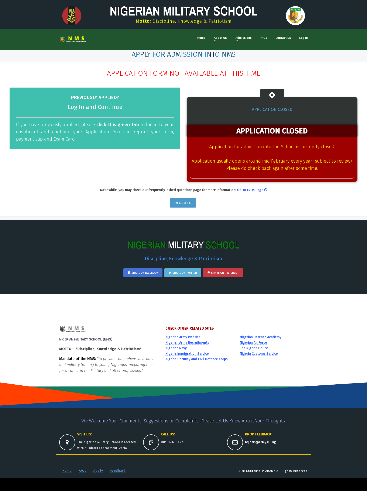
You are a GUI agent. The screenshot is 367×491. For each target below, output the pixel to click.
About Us (220, 38)
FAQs (263, 38)
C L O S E (184, 203)
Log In (303, 38)
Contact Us (283, 38)
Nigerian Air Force (253, 342)
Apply (98, 471)
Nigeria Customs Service (259, 354)
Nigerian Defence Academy (260, 337)
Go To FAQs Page (250, 190)
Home (201, 38)
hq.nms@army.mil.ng (260, 442)
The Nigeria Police (254, 348)
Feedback (118, 471)
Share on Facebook (144, 272)
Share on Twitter (184, 272)
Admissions (243, 38)
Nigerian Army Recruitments (187, 342)
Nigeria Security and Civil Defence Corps (196, 359)
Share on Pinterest (225, 272)
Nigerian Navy (176, 348)
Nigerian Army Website (182, 337)
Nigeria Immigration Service (187, 354)
